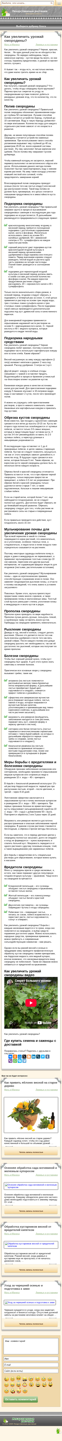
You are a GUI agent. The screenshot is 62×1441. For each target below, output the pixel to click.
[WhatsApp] (15, 1060)
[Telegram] (24, 1060)
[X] (24, 1056)
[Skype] (20, 1060)
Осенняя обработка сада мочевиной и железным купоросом (30, 1169)
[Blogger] (29, 1056)
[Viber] (10, 1060)
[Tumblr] (47, 1056)
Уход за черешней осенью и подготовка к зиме (23, 1287)
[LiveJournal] (38, 1056)
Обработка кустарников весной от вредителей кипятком (27, 1228)
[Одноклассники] (15, 1056)
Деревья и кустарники (47, 44)
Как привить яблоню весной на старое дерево (30, 1084)
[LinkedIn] (34, 1056)
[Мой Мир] (20, 1056)
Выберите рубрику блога (31, 26)
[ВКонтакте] (10, 1056)
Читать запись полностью (31, 1152)
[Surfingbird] (43, 1056)
